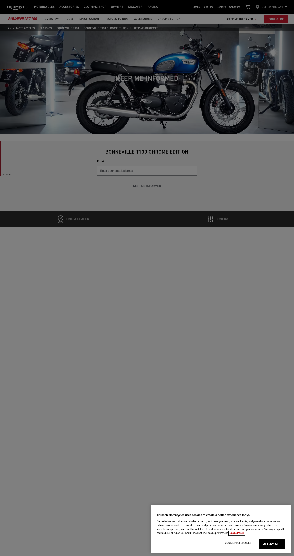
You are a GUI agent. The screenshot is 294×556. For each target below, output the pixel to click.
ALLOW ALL (272, 544)
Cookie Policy (237, 533)
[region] (221, 529)
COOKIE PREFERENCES (238, 543)
